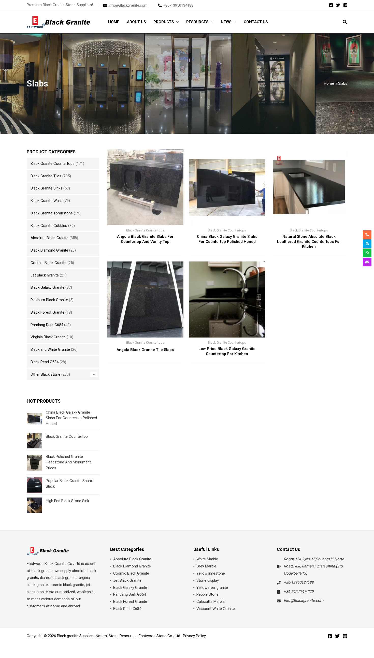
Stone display (207, 580)
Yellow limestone (210, 573)
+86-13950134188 (298, 582)
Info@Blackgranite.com (303, 600)
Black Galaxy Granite (47, 287)
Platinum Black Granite (49, 300)
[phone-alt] (367, 234)
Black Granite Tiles (46, 176)
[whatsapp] (367, 252)
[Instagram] (345, 5)
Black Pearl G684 (45, 362)
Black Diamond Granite (49, 250)
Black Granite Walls (46, 200)
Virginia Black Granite (48, 337)
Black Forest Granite (47, 312)
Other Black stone (45, 374)
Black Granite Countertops (53, 163)
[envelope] (367, 262)
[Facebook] (331, 5)
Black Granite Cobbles (49, 225)
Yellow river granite (212, 587)
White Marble (207, 559)
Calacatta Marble (210, 601)
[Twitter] (338, 5)
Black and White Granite (50, 349)
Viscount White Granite (215, 608)
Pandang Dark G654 (47, 325)
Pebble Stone (207, 594)
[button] (176, 21)
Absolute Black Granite (49, 238)
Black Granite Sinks (46, 188)
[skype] (367, 243)
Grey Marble (206, 566)
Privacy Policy (194, 636)
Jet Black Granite (45, 275)
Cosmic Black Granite (48, 262)
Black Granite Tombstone (52, 213)
